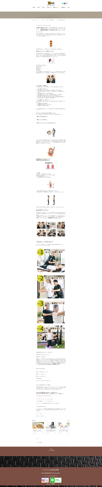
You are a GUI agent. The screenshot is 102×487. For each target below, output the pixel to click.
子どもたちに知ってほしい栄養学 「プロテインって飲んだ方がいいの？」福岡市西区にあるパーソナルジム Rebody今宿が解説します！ (64, 430)
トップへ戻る (51, 450)
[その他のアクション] (65, 25)
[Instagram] (66, 3)
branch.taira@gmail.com (52, 475)
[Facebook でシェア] (36, 413)
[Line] (63, 3)
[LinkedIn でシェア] (40, 413)
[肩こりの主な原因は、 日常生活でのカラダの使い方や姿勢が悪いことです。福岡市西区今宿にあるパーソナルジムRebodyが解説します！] (51, 425)
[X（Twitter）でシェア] (38, 413)
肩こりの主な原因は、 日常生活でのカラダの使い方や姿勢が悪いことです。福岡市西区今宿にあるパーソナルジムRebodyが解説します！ (51, 430)
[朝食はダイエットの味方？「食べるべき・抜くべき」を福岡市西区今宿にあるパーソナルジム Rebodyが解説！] (38, 425)
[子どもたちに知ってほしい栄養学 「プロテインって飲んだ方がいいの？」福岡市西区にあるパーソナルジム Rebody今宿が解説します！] (64, 425)
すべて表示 (68, 420)
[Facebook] (65, 3)
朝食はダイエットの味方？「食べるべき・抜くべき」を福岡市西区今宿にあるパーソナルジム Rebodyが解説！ (38, 430)
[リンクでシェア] (42, 413)
